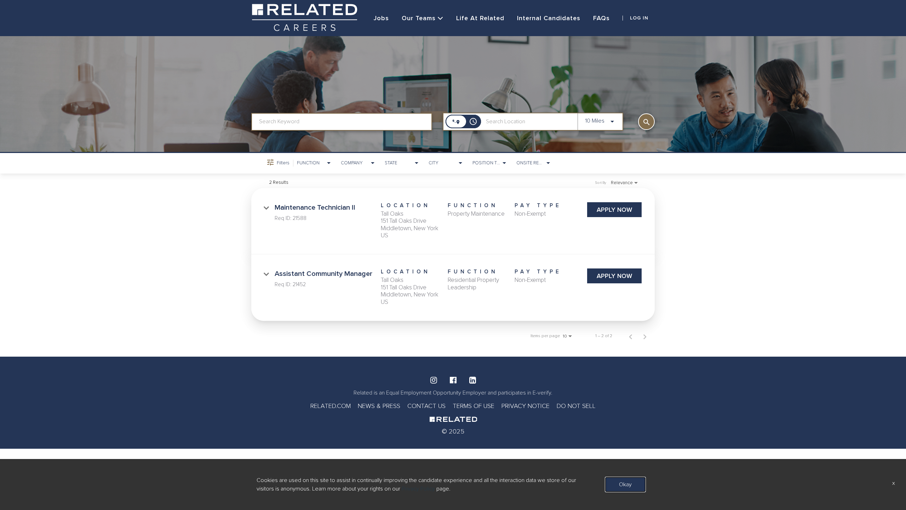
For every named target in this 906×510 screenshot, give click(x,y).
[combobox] (341, 121)
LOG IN (639, 18)
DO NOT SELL (576, 406)
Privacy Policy (418, 488)
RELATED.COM (330, 406)
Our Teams (419, 18)
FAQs (601, 18)
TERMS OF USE (473, 406)
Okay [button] (625, 484)
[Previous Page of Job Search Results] (631, 336)
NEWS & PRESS (379, 406)
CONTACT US (426, 406)
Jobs (381, 18)
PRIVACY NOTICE (525, 406)
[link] (453, 221)
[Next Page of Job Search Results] (645, 336)
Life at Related (480, 18)
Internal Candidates (548, 18)
